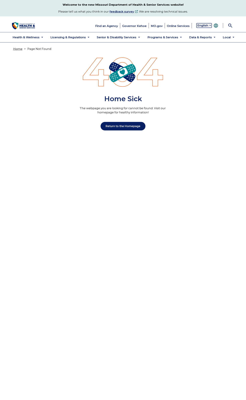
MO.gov (157, 26)
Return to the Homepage (123, 126)
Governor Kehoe (134, 26)
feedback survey (121, 11)
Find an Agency (106, 26)
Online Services (178, 26)
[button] (25, 37)
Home (17, 49)
